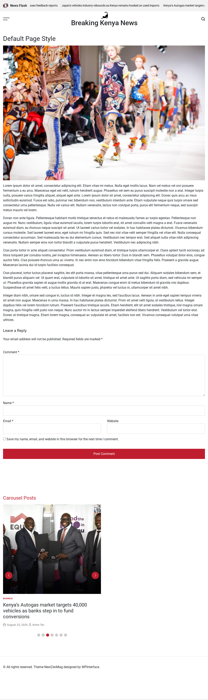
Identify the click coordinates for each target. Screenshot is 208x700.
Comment (11, 352)
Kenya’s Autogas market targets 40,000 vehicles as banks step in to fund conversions (45, 611)
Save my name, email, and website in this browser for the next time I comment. (62, 439)
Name (8, 403)
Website (112, 421)
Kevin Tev (38, 624)
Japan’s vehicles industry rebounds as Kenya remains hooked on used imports (101, 5)
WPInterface (90, 667)
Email (8, 421)
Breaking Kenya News (104, 22)
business (8, 598)
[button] (38, 635)
